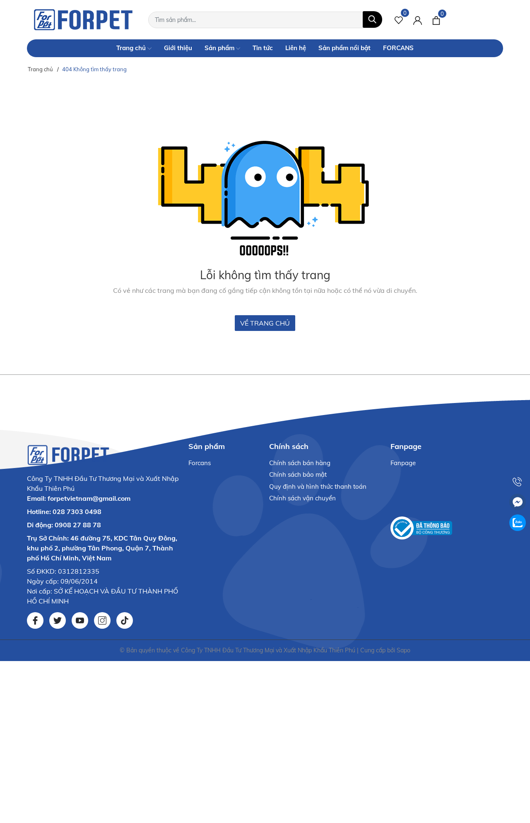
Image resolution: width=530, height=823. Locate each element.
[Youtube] (80, 620)
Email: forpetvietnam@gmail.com (78, 498)
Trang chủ (131, 48)
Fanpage (403, 463)
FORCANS (398, 48)
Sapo (403, 650)
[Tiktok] (124, 620)
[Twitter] (57, 620)
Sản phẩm (220, 48)
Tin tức (263, 48)
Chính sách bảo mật (298, 474)
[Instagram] (102, 620)
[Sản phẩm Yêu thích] (399, 19)
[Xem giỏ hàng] (436, 19)
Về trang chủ (265, 323)
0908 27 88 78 (78, 525)
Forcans (199, 463)
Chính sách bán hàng (299, 463)
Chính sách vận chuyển (302, 498)
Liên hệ (295, 48)
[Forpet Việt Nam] (83, 19)
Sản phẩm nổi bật (344, 48)
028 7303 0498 (77, 511)
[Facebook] (35, 620)
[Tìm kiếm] (372, 19)
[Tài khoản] (417, 19)
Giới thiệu (178, 48)
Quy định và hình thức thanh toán (317, 486)
